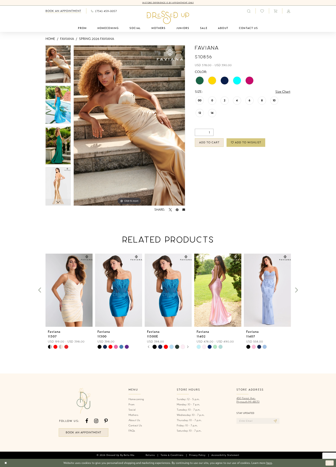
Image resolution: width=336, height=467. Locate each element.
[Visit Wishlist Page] (262, 11)
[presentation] (69, 290)
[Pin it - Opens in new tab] (177, 209)
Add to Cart (209, 142)
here (269, 463)
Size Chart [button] (282, 92)
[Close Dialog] (5, 463)
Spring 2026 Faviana (96, 39)
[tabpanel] (58, 65)
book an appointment (84, 432)
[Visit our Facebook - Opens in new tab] (86, 421)
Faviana (67, 39)
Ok (330, 463)
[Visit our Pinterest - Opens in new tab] (106, 421)
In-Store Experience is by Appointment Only (168, 3)
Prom (132, 404)
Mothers (133, 415)
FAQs (132, 430)
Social (132, 409)
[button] (275, 11)
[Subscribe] (275, 421)
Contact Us (135, 425)
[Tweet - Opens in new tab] (170, 209)
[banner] (168, 17)
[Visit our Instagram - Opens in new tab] (96, 421)
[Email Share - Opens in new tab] (183, 209)
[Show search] (249, 11)
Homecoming (136, 399)
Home (50, 39)
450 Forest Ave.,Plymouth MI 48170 (247, 400)
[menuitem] (63, 11)
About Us (134, 420)
